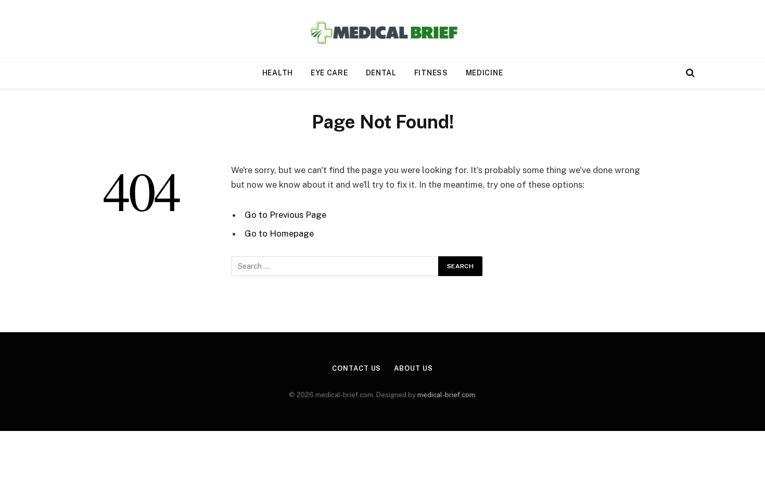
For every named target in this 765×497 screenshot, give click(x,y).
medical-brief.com (446, 395)
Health (277, 73)
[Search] (689, 73)
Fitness (431, 73)
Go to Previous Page (285, 215)
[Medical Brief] (383, 29)
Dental (381, 73)
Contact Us (356, 368)
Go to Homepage (279, 233)
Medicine (484, 73)
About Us (413, 368)
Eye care (329, 73)
